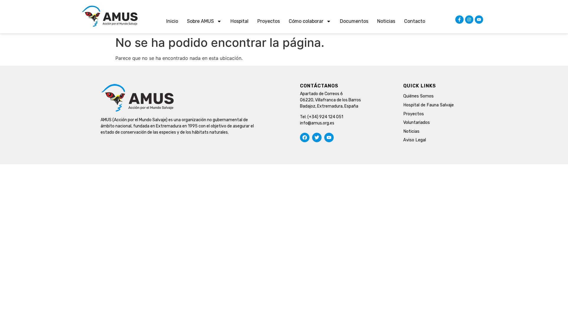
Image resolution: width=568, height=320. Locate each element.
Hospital (239, 21)
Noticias (386, 21)
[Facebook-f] (459, 19)
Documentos (354, 21)
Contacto (414, 21)
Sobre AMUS (200, 21)
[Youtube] (479, 19)
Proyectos (268, 21)
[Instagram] (469, 19)
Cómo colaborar (306, 21)
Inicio (172, 21)
